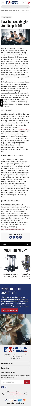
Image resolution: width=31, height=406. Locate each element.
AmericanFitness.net (16, 394)
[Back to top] (28, 343)
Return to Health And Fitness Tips (12, 230)
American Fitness (14, 392)
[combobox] (15, 6)
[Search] (27, 7)
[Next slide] (30, 268)
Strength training (23, 129)
